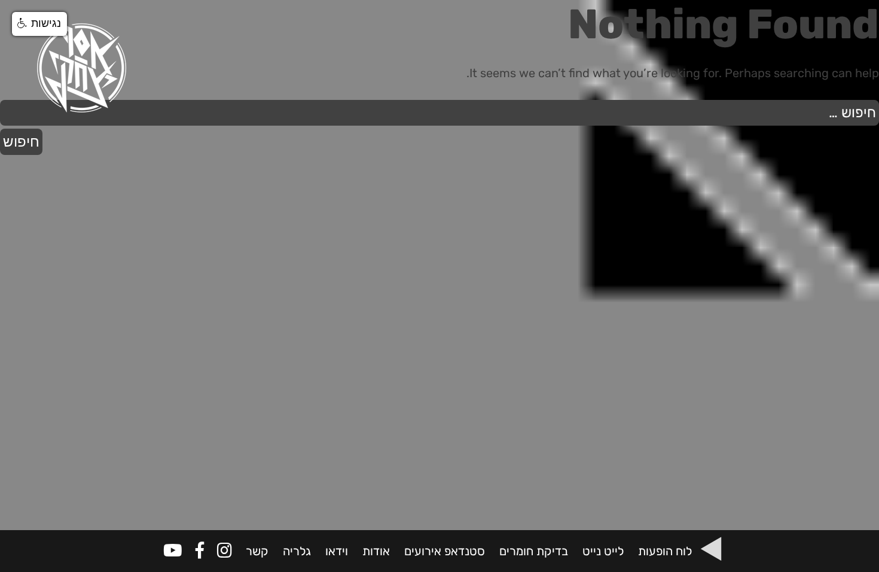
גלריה (297, 551)
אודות (376, 551)
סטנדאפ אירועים (444, 551)
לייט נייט (603, 551)
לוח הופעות (665, 551)
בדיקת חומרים (533, 551)
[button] (39, 24)
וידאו (336, 551)
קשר (257, 551)
